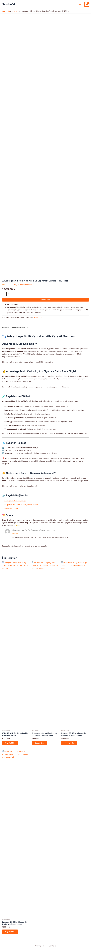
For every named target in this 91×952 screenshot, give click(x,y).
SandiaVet (8, 4)
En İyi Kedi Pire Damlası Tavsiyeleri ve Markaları (21, 505)
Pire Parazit (38, 317)
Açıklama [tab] (5, 327)
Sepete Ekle (45, 300)
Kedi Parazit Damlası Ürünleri (15, 501)
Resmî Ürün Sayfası (11, 508)
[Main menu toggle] (80, 4)
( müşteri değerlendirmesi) (22, 285)
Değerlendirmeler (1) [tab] (20, 327)
